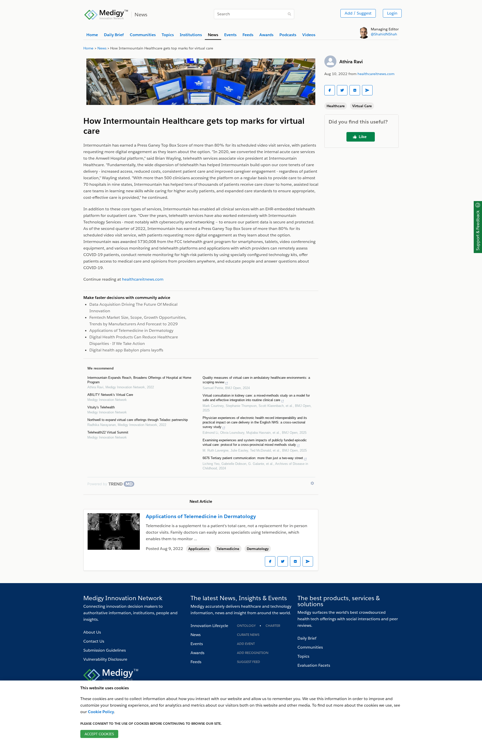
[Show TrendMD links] (312, 483)
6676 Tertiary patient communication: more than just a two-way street (253, 458)
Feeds (196, 661)
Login (392, 13)
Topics (303, 656)
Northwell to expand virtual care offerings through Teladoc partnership (137, 420)
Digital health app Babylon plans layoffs (126, 350)
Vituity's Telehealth (101, 407)
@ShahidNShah (384, 34)
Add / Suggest (358, 13)
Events (197, 643)
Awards (197, 652)
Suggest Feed (248, 662)
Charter (273, 626)
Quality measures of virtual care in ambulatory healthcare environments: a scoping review (256, 380)
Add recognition (252, 653)
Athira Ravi (351, 62)
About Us (92, 632)
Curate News (248, 635)
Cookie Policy (101, 711)
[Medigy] (106, 14)
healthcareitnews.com (375, 74)
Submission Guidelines (104, 650)
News (196, 634)
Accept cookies (99, 734)
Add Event (246, 644)
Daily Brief (306, 638)
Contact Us (93, 641)
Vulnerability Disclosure (105, 659)
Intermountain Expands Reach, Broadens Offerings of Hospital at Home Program (139, 380)
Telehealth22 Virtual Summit (107, 432)
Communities (310, 647)
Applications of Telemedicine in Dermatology (131, 330)
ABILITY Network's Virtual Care (110, 395)
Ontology (246, 626)
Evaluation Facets (313, 665)
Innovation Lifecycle (209, 625)
